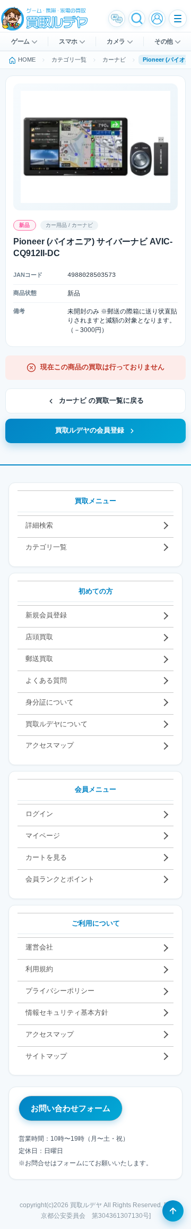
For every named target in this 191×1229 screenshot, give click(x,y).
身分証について (49, 702)
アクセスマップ (49, 745)
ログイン (39, 814)
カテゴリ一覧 (46, 547)
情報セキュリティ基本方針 (66, 1012)
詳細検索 (39, 525)
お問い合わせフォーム (70, 1108)
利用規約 (39, 969)
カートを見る (46, 857)
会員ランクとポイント (59, 879)
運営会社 (39, 947)
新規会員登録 (46, 615)
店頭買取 (39, 637)
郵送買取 (39, 659)
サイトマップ (46, 1056)
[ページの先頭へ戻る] (173, 1211)
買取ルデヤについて (56, 724)
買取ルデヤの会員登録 (89, 430)
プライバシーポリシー (59, 991)
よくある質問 (46, 680)
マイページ (42, 836)
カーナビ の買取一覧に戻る (101, 400)
